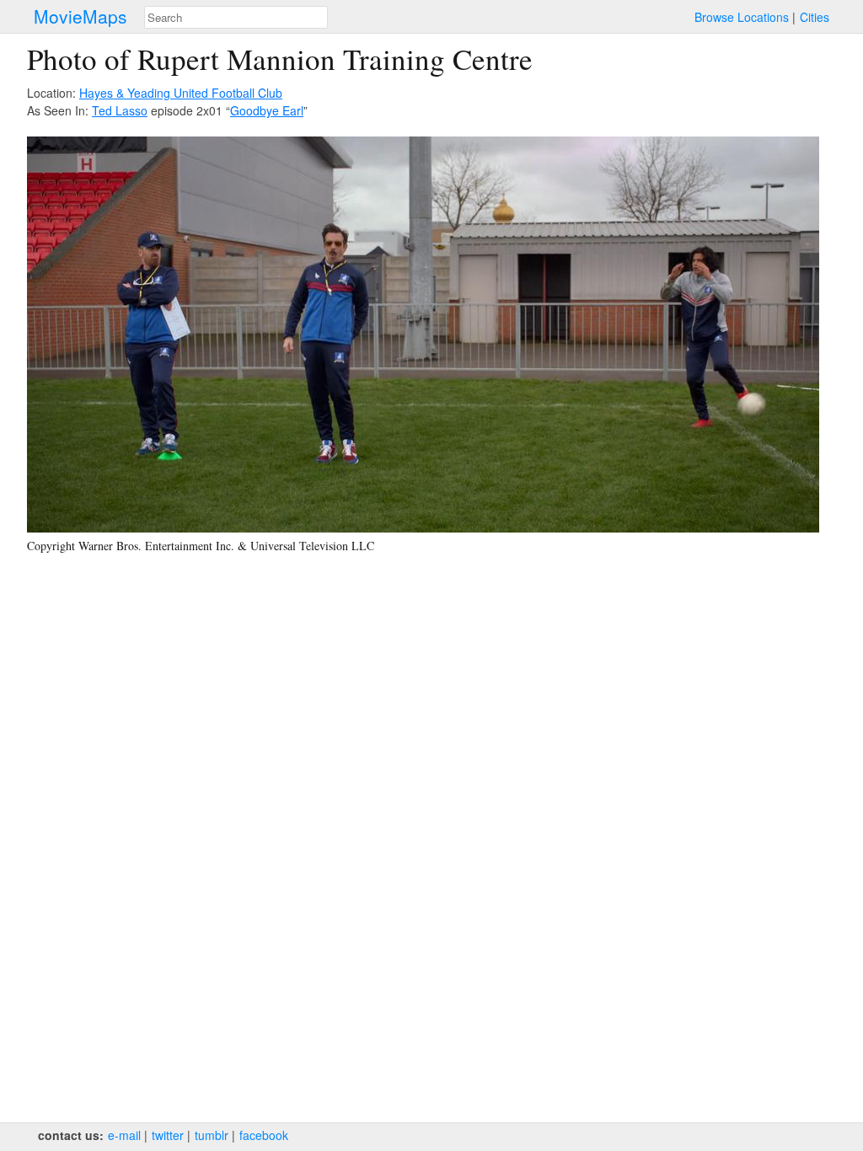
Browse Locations (741, 16)
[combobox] (236, 17)
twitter (168, 1135)
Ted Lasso (119, 110)
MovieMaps (80, 16)
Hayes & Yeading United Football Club (180, 92)
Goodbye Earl (266, 110)
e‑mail (124, 1135)
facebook (263, 1135)
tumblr (211, 1135)
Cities (814, 16)
